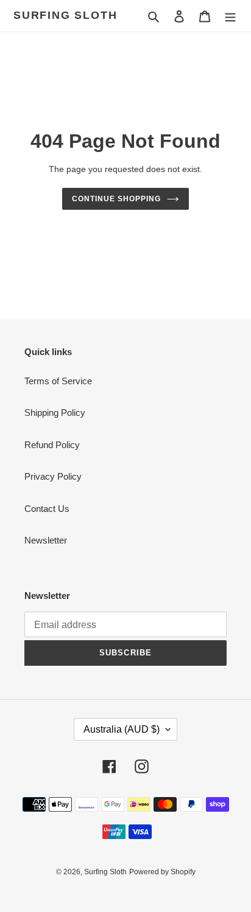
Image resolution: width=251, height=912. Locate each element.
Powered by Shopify (162, 872)
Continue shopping (116, 199)
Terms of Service (58, 381)
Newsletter (45, 540)
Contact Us (46, 508)
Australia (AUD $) (121, 729)
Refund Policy (52, 445)
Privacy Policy (53, 476)
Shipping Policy (54, 412)
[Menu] (230, 16)
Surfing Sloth (65, 15)
